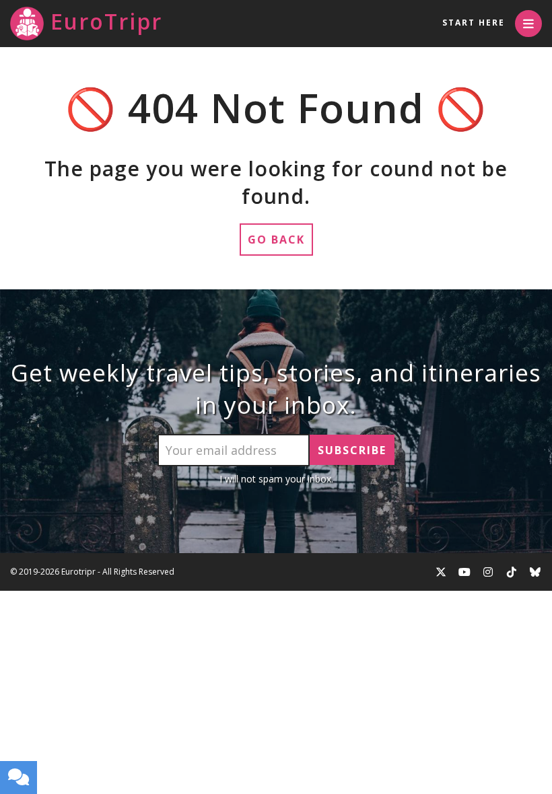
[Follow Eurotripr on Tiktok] (511, 572)
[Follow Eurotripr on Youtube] (464, 572)
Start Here (473, 22)
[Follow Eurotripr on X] (441, 572)
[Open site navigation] (528, 23)
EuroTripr (106, 21)
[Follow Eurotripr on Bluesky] (535, 572)
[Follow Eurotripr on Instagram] (488, 572)
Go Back (276, 239)
